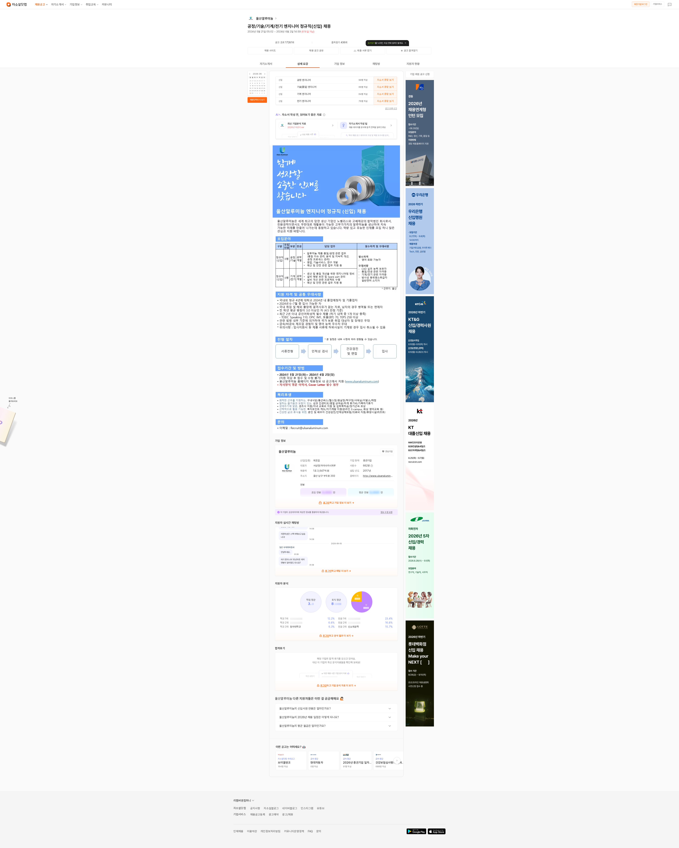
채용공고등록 (257, 814)
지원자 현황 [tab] (413, 64)
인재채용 (238, 831)
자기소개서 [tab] (266, 64)
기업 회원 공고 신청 (420, 74)
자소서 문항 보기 (385, 79)
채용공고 (40, 4)
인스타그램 (307, 808)
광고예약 (274, 814)
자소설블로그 (271, 808)
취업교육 (91, 4)
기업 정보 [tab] (339, 64)
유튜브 (320, 808)
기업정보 (75, 4)
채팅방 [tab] (376, 64)
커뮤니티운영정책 (294, 831)
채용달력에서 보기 (257, 100)
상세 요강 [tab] (302, 64)
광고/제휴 (287, 814)
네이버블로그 (289, 808)
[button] (307, 129)
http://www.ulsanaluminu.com (380, 475)
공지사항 (255, 808)
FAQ (310, 831)
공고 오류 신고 (391, 108)
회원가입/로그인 (640, 4)
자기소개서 (57, 4)
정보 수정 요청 (386, 512)
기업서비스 (657, 4)
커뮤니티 (107, 4)
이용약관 (252, 831)
